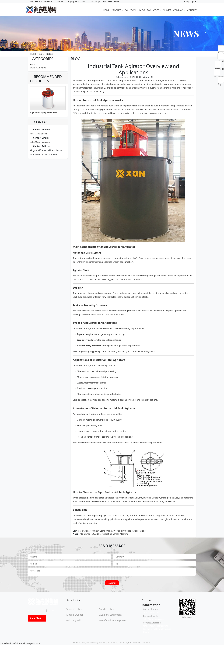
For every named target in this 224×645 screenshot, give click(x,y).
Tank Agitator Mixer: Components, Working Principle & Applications (112, 530)
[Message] (219, 64)
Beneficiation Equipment (113, 620)
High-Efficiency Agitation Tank (43, 112)
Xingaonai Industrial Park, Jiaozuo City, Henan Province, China (157, 628)
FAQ (149, 10)
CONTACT (192, 10)
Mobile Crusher (74, 614)
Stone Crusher (74, 609)
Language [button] (189, 1)
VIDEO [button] (156, 10)
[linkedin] (185, 622)
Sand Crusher (106, 609)
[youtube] (183, 622)
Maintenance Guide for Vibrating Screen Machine (104, 533)
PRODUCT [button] (116, 10)
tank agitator (94, 80)
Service (41, 610)
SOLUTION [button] (130, 10)
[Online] (221, 56)
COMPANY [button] (178, 10)
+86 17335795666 (38, 133)
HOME (106, 10)
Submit (112, 582)
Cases (51, 610)
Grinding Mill (73, 620)
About (31, 610)
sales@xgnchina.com (40, 142)
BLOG (142, 10)
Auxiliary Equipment (110, 614)
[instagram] (181, 622)
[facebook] (179, 622)
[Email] (221, 48)
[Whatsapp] (219, 72)
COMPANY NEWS (38, 67)
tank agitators (90, 328)
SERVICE (167, 10)
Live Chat (36, 618)
